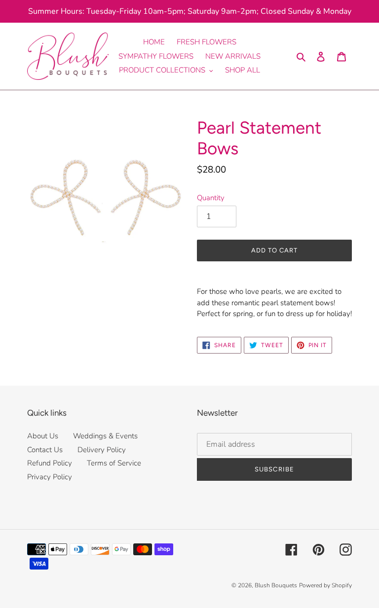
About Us (42, 436)
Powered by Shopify (325, 585)
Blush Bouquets (276, 585)
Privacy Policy (49, 477)
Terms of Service (114, 463)
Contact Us (45, 450)
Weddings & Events (105, 436)
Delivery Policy (101, 450)
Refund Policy (49, 463)
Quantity (211, 198)
